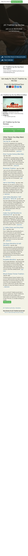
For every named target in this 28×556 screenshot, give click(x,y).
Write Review (7, 302)
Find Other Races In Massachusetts (14, 57)
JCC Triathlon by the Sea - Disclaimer (12, 308)
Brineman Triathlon (9, 168)
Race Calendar (8, 60)
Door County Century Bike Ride (13, 154)
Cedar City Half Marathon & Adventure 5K (12, 214)
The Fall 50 (6, 141)
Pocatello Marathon (9, 259)
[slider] (6, 126)
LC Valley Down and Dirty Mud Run (13, 228)
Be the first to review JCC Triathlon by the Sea (14, 130)
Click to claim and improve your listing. (14, 312)
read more (19, 151)
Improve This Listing (17, 1)
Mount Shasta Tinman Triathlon (13, 274)
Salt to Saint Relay (9, 183)
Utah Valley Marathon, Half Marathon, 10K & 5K (12, 198)
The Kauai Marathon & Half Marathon (12, 244)
